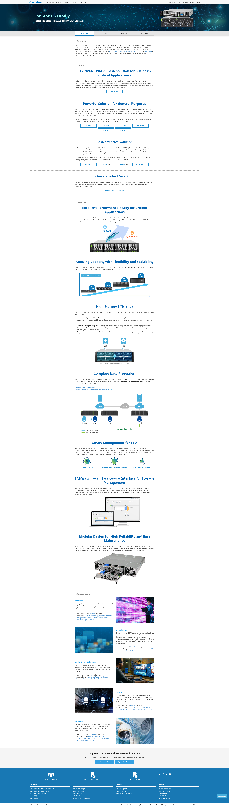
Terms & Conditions (127, 805)
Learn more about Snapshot (85, 387)
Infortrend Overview (165, 789)
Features (124, 33)
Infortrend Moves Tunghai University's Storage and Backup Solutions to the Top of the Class (136, 708)
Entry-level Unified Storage (38, 793)
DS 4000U (114, 92)
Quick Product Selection (173, 2)
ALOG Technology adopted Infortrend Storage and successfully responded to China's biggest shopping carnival (94, 618)
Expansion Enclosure (79, 791)
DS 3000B (106, 130)
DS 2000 (88, 164)
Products (50, 2)
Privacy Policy (140, 805)
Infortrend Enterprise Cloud (81, 798)
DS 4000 (88, 126)
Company (83, 2)
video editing (130, 51)
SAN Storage (33, 796)
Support (67, 2)
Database (92, 614)
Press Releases (163, 793)
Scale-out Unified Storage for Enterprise (42, 789)
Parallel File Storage (79, 789)
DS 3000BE (123, 130)
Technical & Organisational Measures (167, 805)
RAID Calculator (135, 780)
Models (104, 33)
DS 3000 (106, 126)
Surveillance (93, 734)
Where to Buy (163, 796)
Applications (144, 33)
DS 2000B (123, 164)
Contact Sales (104, 762)
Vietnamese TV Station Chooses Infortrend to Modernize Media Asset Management (93, 678)
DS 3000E (123, 126)
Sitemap (195, 805)
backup (137, 51)
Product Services (121, 791)
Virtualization (134, 647)
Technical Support (121, 789)
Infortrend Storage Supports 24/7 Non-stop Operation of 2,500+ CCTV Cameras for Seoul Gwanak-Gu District (93, 738)
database (112, 51)
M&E (90, 675)
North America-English (189, 2)
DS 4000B (140, 126)
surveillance (148, 51)
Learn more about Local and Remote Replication (92, 390)
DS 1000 (106, 164)
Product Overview (51, 780)
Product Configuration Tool (114, 191)
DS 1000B (140, 164)
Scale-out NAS (34, 798)
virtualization (120, 51)
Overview (84, 33)
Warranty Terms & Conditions (124, 793)
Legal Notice (150, 805)
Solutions (59, 2)
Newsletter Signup (164, 798)
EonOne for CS (77, 796)
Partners (75, 2)
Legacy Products (186, 805)
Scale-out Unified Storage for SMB (40, 791)
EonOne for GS (77, 793)
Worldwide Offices (164, 791)
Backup (132, 705)
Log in (198, 2)
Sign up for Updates (125, 762)
